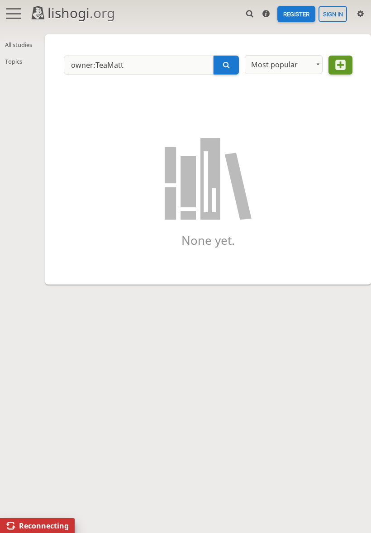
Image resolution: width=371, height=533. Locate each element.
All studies (18, 45)
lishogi (81, 13)
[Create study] (340, 65)
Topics (13, 61)
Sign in (333, 13)
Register (296, 13)
